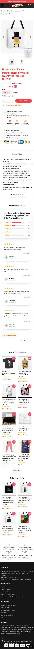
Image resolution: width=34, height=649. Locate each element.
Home (3, 11)
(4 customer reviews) (16, 83)
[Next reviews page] (30, 340)
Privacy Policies (5, 592)
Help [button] (31, 646)
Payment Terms (5, 607)
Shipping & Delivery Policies (8, 605)
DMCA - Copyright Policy (8, 594)
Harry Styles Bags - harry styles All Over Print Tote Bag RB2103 (24, 401)
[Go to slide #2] (21, 62)
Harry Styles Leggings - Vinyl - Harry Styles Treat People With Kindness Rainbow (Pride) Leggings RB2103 (9, 458)
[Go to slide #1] (12, 62)
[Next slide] (30, 37)
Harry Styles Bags (6, 14)
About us (3, 587)
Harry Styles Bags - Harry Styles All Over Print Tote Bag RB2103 (8, 528)
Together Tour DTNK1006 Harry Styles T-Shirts (8, 373)
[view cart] (31, 5)
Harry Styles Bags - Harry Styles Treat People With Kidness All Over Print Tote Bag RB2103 (8, 500)
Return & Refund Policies (8, 610)
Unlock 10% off (3, 641)
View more (17, 471)
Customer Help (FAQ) (7, 615)
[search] (28, 5)
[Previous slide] (3, 37)
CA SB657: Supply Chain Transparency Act (13, 597)
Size (3, 89)
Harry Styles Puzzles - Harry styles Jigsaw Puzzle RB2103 (24, 428)
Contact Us (4, 612)
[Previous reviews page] (21, 340)
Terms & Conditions (6, 589)
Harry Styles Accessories (14, 11)
